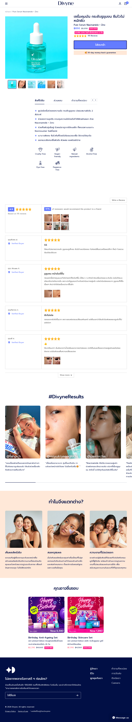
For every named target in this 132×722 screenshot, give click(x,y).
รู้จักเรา (93, 668)
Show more (65, 375)
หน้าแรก (8, 11)
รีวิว (92, 673)
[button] (86, 36)
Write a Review (118, 200)
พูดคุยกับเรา (96, 678)
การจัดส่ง (116, 673)
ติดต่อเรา (116, 678)
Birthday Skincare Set (80, 637)
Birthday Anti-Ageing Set (43, 637)
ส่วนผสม (58, 100)
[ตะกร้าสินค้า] (125, 3)
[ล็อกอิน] (120, 3)
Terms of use (23, 711)
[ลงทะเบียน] (77, 695)
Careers (116, 683)
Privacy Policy (10, 711)
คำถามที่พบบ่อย (79, 100)
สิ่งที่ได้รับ (39, 100)
